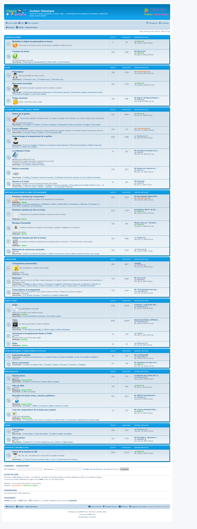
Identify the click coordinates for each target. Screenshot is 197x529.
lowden (139, 183)
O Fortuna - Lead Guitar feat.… (146, 305)
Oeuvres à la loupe (20, 181)
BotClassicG (141, 136)
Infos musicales (11, 371)
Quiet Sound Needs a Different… (146, 320)
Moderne (26, 206)
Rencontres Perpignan (22, 94)
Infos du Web (18, 386)
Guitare (41, 132)
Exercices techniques (79, 145)
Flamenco (73, 365)
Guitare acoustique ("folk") (34, 365)
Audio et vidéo (11, 301)
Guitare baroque (51, 357)
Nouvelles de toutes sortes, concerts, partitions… (34, 396)
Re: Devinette (139, 181)
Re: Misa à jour (140, 51)
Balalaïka (82, 365)
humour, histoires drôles (41, 459)
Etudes (95, 284)
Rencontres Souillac (80, 92)
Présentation (18, 72)
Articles (27, 382)
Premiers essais (30, 132)
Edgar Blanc (141, 291)
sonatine (137, 263)
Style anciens (73, 286)
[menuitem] (21, 23)
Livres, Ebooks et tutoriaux (91, 177)
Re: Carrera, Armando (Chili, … (146, 409)
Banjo (56, 365)
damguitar (140, 397)
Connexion (9, 466)
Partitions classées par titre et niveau (28, 210)
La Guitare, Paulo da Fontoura (34, 164)
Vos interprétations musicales (35, 316)
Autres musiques (47, 286)
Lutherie (37, 125)
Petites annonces (20, 98)
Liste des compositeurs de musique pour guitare (34, 410)
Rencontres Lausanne (62, 92)
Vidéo (14, 320)
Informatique (18, 429)
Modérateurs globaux (30, 485)
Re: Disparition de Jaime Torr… (146, 362)
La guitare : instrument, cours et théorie (22, 109)
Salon (7, 67)
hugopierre (141, 439)
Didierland (16, 278)
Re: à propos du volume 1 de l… (146, 150)
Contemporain (37, 206)
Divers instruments (20, 363)
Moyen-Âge (63, 204)
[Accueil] (17, 11)
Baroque (84, 204)
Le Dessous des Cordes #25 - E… (146, 375)
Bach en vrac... (96, 185)
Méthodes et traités (49, 204)
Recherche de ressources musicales (28, 249)
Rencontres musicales (22, 83)
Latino (64, 286)
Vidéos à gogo (49, 329)
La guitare (28, 125)
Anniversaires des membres (68, 459)
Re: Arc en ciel (139, 278)
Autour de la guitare (21, 114)
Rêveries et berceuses (72, 284)
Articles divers (18, 376)
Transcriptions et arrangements (26, 290)
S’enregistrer (22, 466)
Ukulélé (48, 365)
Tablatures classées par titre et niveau (29, 238)
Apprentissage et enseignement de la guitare (32, 136)
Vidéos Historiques (63, 329)
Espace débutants (20, 129)
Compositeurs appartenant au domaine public (83, 420)
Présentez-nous (57, 79)
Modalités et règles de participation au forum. (32, 41)
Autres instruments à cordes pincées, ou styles (25, 351)
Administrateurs (16, 485)
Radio (14, 343)
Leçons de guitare (31, 145)
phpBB (80, 512)
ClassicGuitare (142, 71)
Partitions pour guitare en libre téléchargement (25, 192)
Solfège (27, 177)
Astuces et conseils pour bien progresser (54, 145)
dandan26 (73, 500)
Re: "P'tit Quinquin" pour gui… (146, 289)
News (66, 406)
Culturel (27, 459)
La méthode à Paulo (21, 151)
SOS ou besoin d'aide (54, 132)
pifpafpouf (140, 237)
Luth (77, 357)
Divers (7, 425)
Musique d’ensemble (88, 286)
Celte (57, 286)
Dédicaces (86, 284)
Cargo (139, 152)
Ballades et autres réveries (34, 284)
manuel (140, 279)
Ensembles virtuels (54, 316)
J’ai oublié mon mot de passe (92, 469)
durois (139, 170)
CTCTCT (140, 265)
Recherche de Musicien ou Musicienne (38, 92)
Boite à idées (52, 62)
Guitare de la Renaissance (34, 357)
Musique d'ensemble (21, 223)
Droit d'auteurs (65, 62)
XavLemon (141, 249)
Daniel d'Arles (27, 380)
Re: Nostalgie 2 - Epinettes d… (145, 437)
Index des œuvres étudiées (34, 185)
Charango (25, 274)
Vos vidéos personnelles (33, 329)
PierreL (139, 113)
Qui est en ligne (11, 474)
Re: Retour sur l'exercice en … (145, 168)
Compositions (10, 259)
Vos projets (96, 125)
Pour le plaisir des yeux (45, 442)
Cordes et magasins (50, 125)
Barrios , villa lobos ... (46, 187)
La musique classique (32, 295)
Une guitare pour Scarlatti (79, 185)
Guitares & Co (29, 442)
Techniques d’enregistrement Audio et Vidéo (32, 333)
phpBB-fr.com (91, 514)
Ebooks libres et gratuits (50, 382)
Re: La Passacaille (141, 355)
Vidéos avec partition (29, 147)
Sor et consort (31, 187)
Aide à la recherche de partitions (36, 254)
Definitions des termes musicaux (68, 177)
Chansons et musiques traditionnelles (55, 295)
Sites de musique (30, 392)
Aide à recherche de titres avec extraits (85, 254)
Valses (22, 286)
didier (139, 364)
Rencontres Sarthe (96, 92)
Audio (15, 305)
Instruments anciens (21, 355)
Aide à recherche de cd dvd (59, 254)
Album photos (18, 438)
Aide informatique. (42, 434)
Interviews (36, 382)
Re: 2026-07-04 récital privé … (145, 395)
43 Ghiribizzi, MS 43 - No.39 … (145, 209)
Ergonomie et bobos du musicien (70, 125)
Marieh (139, 41)
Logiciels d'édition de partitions (61, 434)
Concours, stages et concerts (51, 406)
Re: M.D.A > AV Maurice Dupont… (147, 98)
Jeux (54, 459)
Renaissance (74, 204)
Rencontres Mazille (39, 94)
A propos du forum (13, 37)
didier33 (139, 99)
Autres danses (33, 286)
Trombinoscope (44, 79)
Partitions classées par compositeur (28, 196)
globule (24, 314)
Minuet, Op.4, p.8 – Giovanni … (146, 223)
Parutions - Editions (31, 406)
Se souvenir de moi (111, 469)
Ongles (87, 125)
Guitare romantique (66, 357)
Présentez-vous (30, 79)
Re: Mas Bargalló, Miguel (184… (146, 196)
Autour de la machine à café (16, 447)
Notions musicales (20, 168)
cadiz (139, 333)
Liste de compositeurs (32, 204)
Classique (93, 204)
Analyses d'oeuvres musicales (43, 177)
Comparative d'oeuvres (65, 187)
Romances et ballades (54, 284)
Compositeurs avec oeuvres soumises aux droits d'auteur (45, 420)
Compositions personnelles (24, 263)
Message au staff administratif (35, 62)
